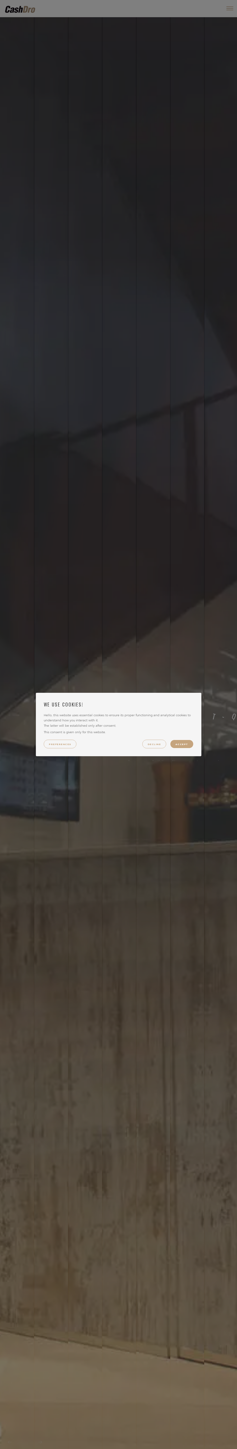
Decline (154, 744)
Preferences (60, 744)
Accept (181, 744)
